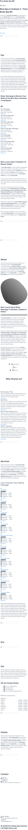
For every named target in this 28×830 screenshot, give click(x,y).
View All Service (7, 157)
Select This (3, 114)
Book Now (5, 374)
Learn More (3, 398)
